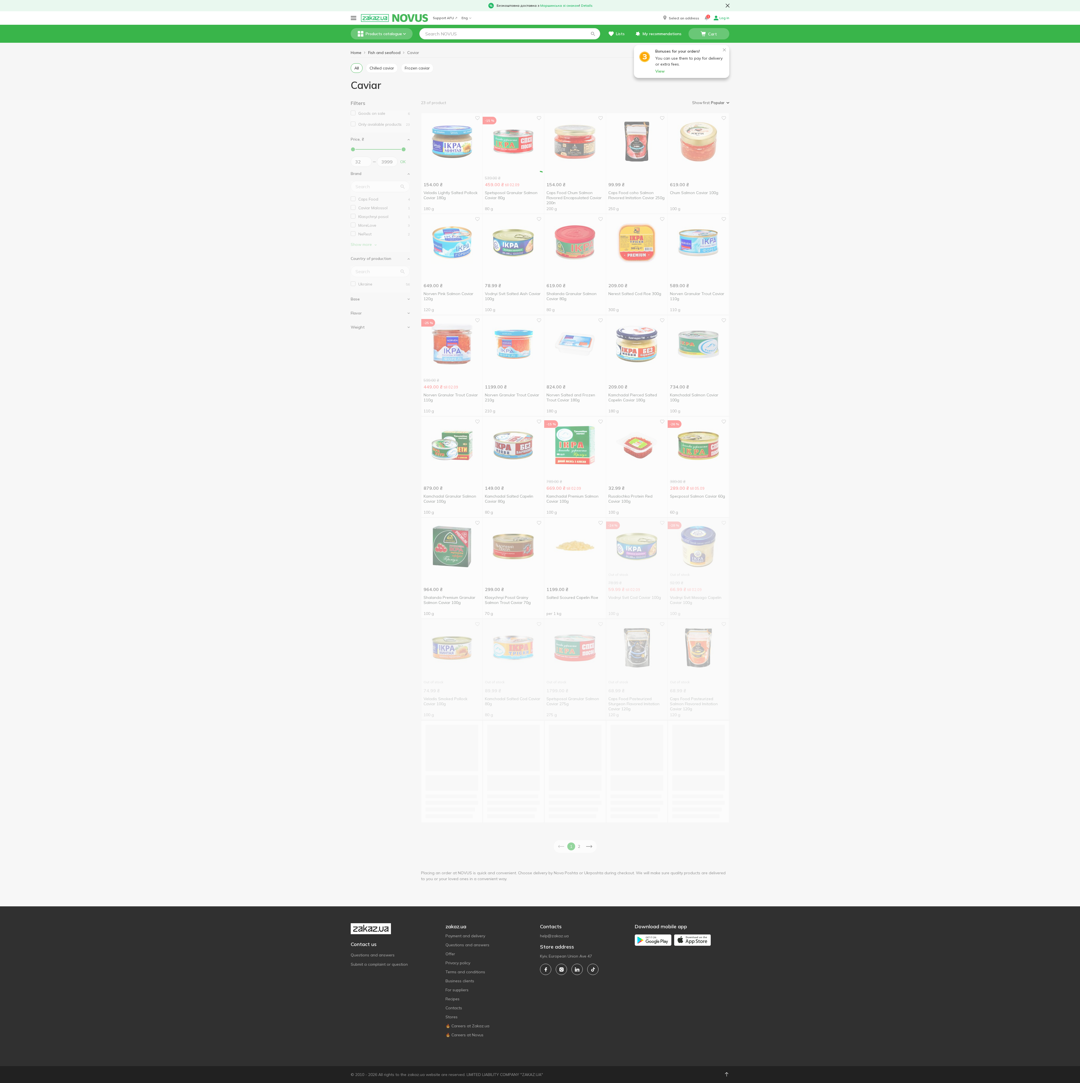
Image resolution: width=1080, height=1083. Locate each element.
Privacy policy (458, 962)
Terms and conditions (465, 971)
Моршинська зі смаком (559, 5)
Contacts (454, 1007)
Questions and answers (373, 955)
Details (587, 5)
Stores (452, 1016)
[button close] (727, 5)
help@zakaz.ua (554, 935)
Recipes (453, 998)
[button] (680, 18)
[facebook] (545, 969)
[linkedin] (577, 969)
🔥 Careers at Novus (464, 1034)
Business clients (460, 980)
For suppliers (457, 989)
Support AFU (443, 18)
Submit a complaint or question (379, 964)
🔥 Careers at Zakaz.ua (467, 1025)
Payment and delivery (465, 935)
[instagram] (561, 969)
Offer (450, 953)
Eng (465, 18)
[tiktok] (592, 969)
